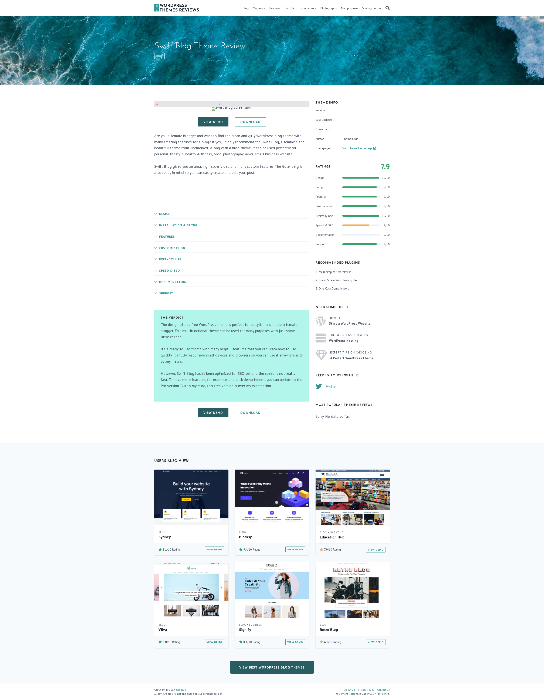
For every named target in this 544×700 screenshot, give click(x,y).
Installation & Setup (178, 225)
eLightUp (181, 689)
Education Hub (332, 537)
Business (274, 8)
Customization (172, 248)
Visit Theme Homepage (357, 148)
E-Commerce (308, 8)
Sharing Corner (371, 8)
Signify (245, 629)
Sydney (165, 536)
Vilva (163, 629)
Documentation (173, 282)
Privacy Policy (366, 689)
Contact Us (383, 689)
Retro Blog (329, 629)
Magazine (259, 8)
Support (166, 293)
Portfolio (290, 8)
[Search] (386, 8)
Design (165, 214)
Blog (246, 8)
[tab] (231, 214)
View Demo (214, 549)
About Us (349, 689)
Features (167, 237)
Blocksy (245, 536)
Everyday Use (170, 259)
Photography (328, 8)
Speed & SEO (169, 271)
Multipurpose (349, 8)
